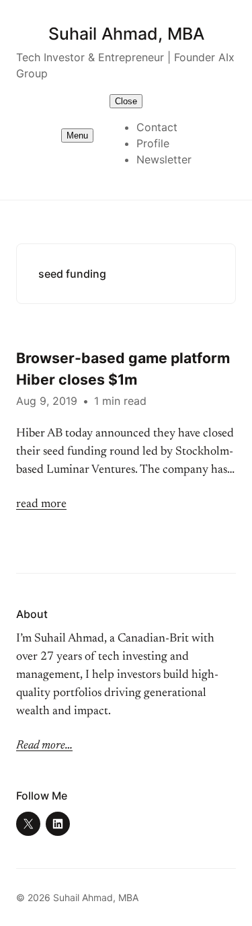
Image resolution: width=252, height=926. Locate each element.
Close (126, 101)
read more (41, 504)
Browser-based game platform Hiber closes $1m (123, 368)
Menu (77, 135)
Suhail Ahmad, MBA (126, 34)
